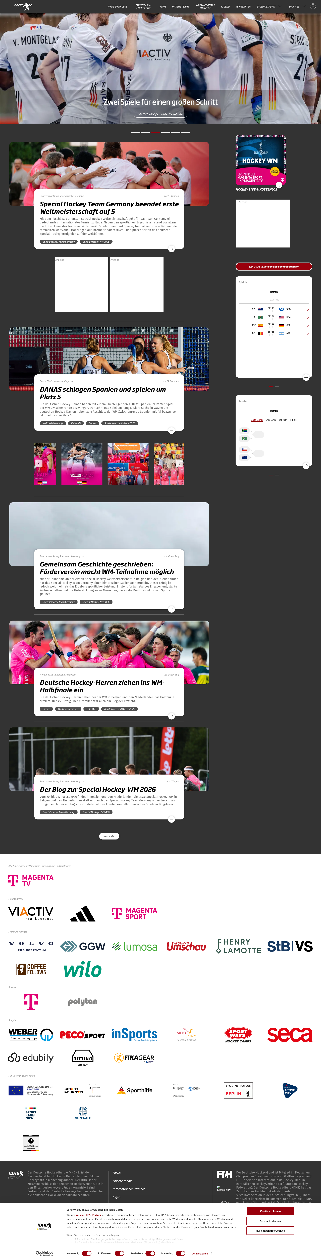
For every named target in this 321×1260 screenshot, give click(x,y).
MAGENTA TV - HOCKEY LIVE (143, 7)
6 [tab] (183, 133)
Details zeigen (199, 1253)
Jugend (225, 6)
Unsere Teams (180, 6)
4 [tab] (163, 133)
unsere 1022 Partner (88, 1215)
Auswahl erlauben (270, 1220)
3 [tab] (153, 133)
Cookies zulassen (270, 1211)
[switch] (119, 1253)
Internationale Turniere (205, 7)
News (162, 6)
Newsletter (242, 6)
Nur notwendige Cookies (270, 1230)
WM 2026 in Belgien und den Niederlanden (258, 114)
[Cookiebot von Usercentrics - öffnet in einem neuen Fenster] (44, 1253)
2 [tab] (143, 133)
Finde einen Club (117, 6)
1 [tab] (133, 133)
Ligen (116, 1197)
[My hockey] (313, 6)
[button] (56, 473)
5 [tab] (173, 133)
